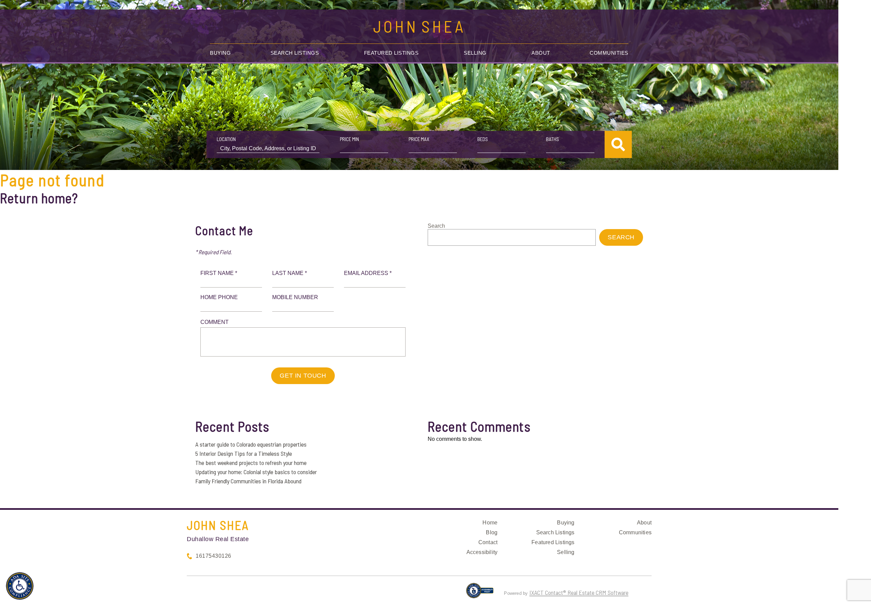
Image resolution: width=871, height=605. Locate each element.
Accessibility (482, 552)
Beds (482, 139)
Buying (220, 53)
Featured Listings (391, 53)
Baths (552, 139)
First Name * (218, 273)
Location (226, 139)
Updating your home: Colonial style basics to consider (256, 472)
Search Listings (294, 53)
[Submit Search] (618, 144)
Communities (609, 53)
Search (436, 226)
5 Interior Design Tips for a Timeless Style (243, 453)
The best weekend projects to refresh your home (251, 462)
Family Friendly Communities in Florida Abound (248, 481)
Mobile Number (295, 297)
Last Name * (289, 273)
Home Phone (219, 297)
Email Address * (368, 273)
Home (489, 522)
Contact (487, 542)
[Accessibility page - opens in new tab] (480, 593)
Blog (491, 532)
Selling (475, 53)
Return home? (39, 198)
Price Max (419, 139)
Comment (214, 322)
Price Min (349, 139)
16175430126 (213, 556)
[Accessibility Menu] (19, 586)
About (540, 53)
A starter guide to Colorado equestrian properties (251, 444)
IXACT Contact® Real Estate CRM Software (578, 592)
